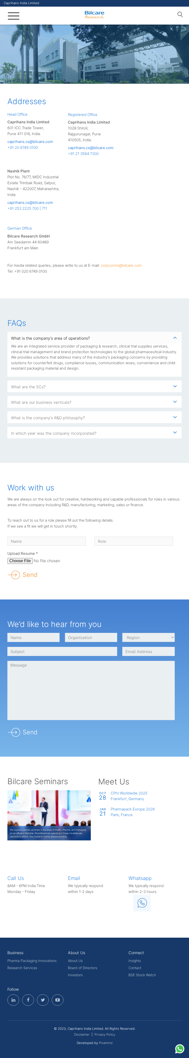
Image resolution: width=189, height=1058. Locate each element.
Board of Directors (82, 968)
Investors (75, 975)
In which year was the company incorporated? (53, 433)
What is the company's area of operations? (50, 338)
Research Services (22, 968)
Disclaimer (82, 1034)
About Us (75, 961)
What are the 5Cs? (28, 386)
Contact (134, 968)
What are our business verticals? (41, 402)
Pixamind (105, 1043)
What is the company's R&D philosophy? (48, 417)
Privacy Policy (104, 1034)
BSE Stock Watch (142, 975)
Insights (134, 961)
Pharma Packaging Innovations (32, 961)
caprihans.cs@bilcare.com (30, 141)
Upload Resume (22, 553)
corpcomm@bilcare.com (121, 265)
